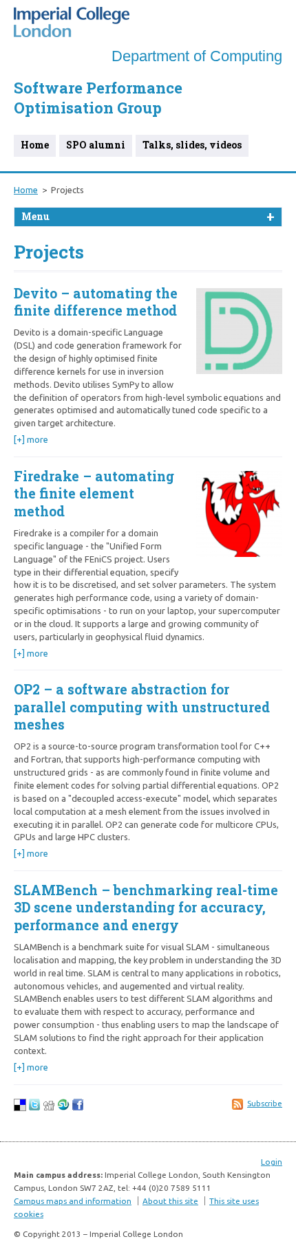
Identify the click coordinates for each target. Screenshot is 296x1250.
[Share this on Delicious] (20, 1107)
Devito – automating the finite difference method (96, 302)
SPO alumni (95, 144)
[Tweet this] (34, 1107)
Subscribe (264, 1103)
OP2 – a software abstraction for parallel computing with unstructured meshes (142, 707)
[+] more (31, 439)
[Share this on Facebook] (78, 1107)
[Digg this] (49, 1107)
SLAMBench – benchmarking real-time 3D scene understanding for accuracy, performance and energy (146, 907)
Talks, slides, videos (192, 144)
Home (35, 144)
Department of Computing (197, 56)
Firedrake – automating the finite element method (94, 494)
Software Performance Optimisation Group (98, 98)
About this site (170, 1200)
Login (271, 1161)
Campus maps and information (72, 1200)
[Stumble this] (63, 1107)
